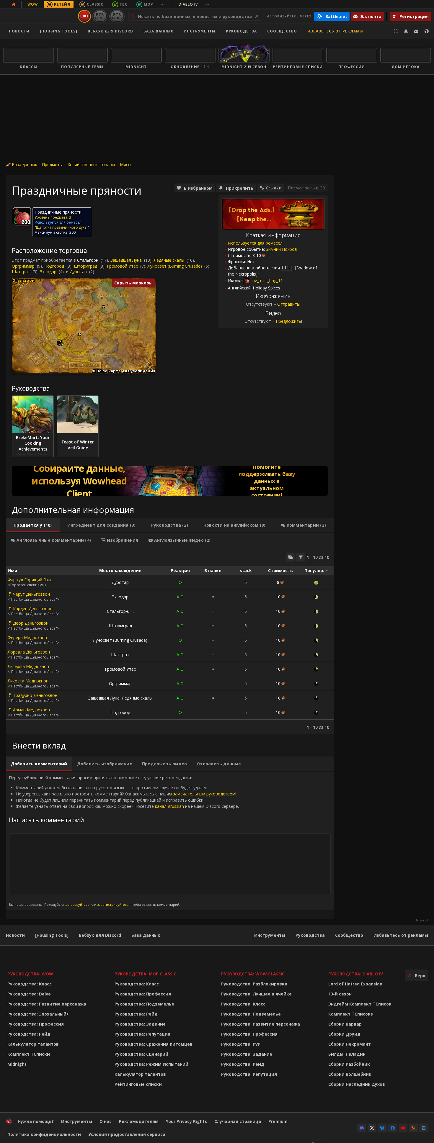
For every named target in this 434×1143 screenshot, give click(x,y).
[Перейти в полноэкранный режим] (395, 31)
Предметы (52, 164)
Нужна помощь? (36, 1121)
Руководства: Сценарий (141, 1054)
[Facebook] (392, 1128)
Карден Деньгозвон (33, 608)
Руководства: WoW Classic (253, 974)
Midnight (17, 1064)
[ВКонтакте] (423, 1128)
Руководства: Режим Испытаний (151, 1064)
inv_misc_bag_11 (266, 280)
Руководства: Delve (29, 994)
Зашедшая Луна (126, 260)
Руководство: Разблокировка (254, 984)
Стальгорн (87, 260)
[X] (372, 1128)
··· (163, 4)
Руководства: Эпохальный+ (38, 1014)
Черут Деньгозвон (31, 594)
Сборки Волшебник (349, 1074)
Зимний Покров (281, 249)
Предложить (288, 321)
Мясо (125, 164)
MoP (148, 4)
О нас (105, 1121)
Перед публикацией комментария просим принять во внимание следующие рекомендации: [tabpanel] (124, 841)
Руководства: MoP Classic (145, 974)
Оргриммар (23, 266)
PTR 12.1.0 (99, 16)
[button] (61, 343)
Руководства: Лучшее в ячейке (256, 994)
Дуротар (78, 271)
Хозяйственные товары (91, 164)
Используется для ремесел (255, 243)
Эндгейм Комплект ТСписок (359, 1004)
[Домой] (39, 16)
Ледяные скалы (169, 260)
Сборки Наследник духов (356, 1084)
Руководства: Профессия (35, 1024)
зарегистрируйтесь (113, 904)
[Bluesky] (382, 1128)
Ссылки (274, 188)
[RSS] (413, 1128)
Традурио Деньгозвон (35, 695)
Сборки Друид (344, 1034)
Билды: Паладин (347, 1054)
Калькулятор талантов (33, 1044)
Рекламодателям (139, 1121)
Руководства (241, 31)
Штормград (85, 266)
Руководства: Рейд (28, 1034)
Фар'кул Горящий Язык (30, 579)
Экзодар (48, 271)
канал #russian (169, 806)
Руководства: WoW (30, 974)
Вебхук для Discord (110, 31)
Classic (95, 4)
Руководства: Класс (29, 984)
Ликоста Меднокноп (28, 681)
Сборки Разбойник (349, 1064)
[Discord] (361, 1128)
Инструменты (269, 935)
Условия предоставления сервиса (126, 1134)
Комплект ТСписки (28, 1054)
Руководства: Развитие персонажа (46, 1004)
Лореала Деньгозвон (29, 652)
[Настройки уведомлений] (406, 31)
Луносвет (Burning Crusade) (175, 266)
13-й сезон (340, 994)
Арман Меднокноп (31, 710)
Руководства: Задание (140, 1024)
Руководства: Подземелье (144, 1004)
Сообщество (282, 31)
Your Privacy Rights (186, 1121)
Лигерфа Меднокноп (28, 666)
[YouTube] (403, 1128)
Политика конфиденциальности (44, 1134)
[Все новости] (13, 4)
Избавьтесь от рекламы (335, 31)
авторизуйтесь (77, 904)
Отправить (288, 304)
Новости (19, 31)
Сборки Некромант (349, 1044)
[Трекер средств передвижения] (170, 481)
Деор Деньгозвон (30, 623)
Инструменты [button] (200, 31)
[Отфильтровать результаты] (300, 557)
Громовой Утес (122, 266)
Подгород (54, 266)
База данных (158, 31)
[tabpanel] (170, 641)
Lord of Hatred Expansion (355, 984)
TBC (124, 4)
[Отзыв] (416, 31)
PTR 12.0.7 (116, 16)
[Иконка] (22, 216)
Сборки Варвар (345, 1024)
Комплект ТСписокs (350, 1014)
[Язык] (426, 31)
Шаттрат (21, 271)
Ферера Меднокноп (27, 637)
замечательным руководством (204, 794)
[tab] (33, 525)
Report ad (422, 920)
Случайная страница (237, 1121)
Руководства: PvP (240, 1044)
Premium (278, 1121)
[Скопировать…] (290, 557)
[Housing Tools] (51, 935)
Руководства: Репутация (142, 1034)
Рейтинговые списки (138, 1084)
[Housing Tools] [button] (58, 31)
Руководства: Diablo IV (355, 974)
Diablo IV (194, 4)
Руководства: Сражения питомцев (153, 1044)
